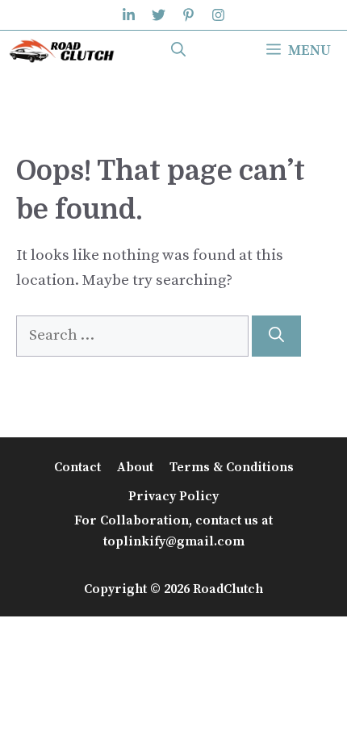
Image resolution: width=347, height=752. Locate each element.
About (135, 467)
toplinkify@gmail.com (174, 541)
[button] (178, 51)
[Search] (276, 336)
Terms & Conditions (231, 467)
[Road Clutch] (61, 51)
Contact (77, 467)
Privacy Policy (173, 496)
